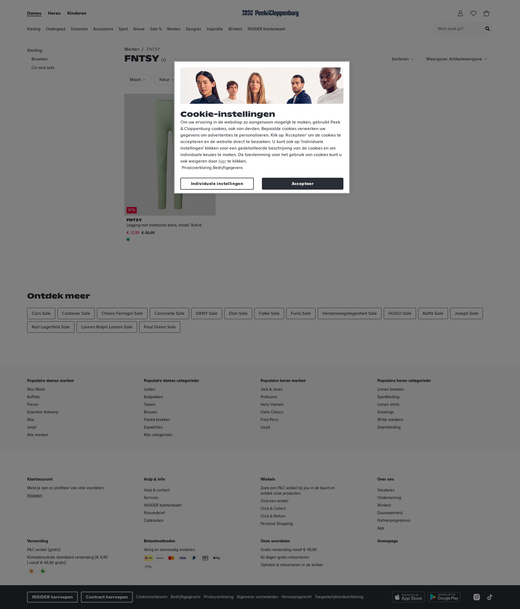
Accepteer (303, 184)
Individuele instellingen (217, 184)
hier (222, 161)
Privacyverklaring (197, 168)
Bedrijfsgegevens (228, 168)
